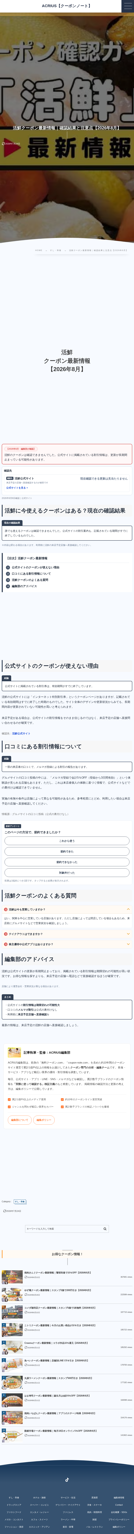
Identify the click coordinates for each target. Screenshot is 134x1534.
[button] (127, 6)
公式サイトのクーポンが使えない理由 (35, 567)
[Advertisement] (67, 297)
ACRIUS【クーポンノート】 (67, 6)
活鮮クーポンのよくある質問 (30, 579)
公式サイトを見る (16, 487)
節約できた (67, 851)
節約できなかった (67, 862)
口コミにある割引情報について (31, 573)
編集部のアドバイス (24, 586)
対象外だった (67, 872)
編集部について (19, 1120)
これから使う (67, 840)
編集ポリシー (44, 1120)
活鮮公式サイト (21, 733)
